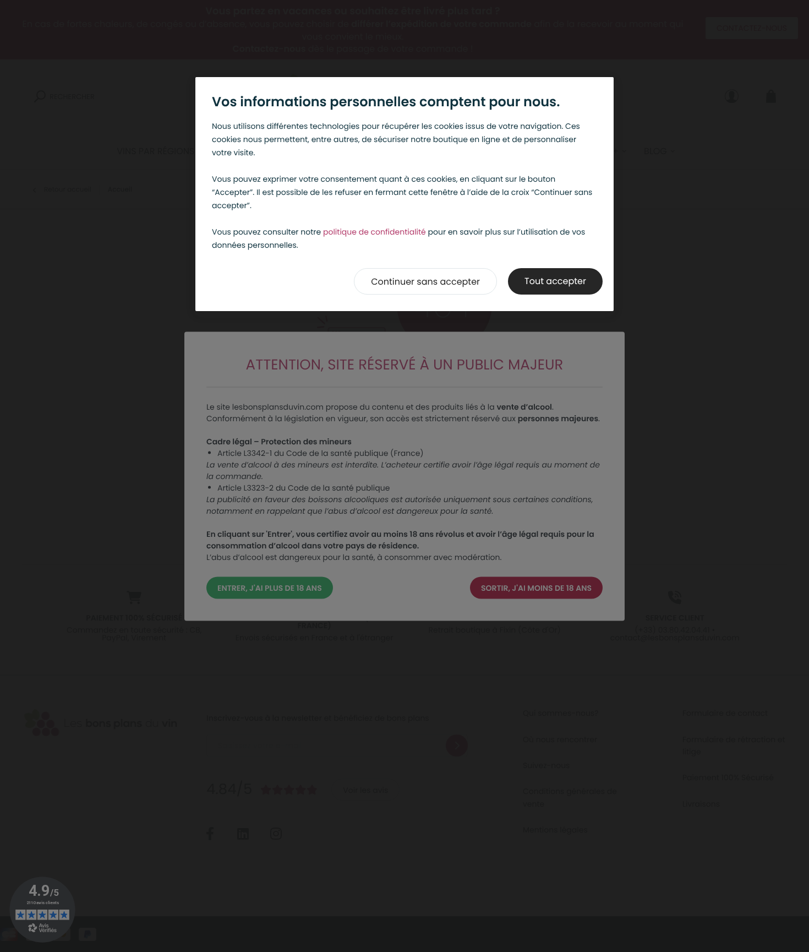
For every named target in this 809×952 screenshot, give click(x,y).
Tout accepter (555, 281)
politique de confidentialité (374, 231)
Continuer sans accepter (425, 281)
